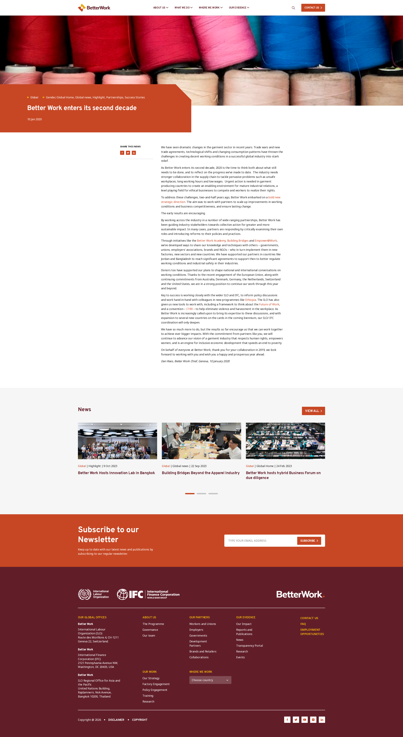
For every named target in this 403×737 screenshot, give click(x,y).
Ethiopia (250, 300)
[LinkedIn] (322, 720)
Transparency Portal (249, 645)
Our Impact (243, 624)
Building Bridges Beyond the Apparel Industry (201, 473)
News (239, 640)
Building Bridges (238, 240)
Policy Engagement (155, 690)
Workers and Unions (202, 624)
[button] (190, 493)
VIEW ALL (312, 411)
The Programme (153, 624)
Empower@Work (266, 240)
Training (147, 695)
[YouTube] (304, 720)
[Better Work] (300, 594)
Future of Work (269, 304)
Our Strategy (150, 678)
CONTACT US (311, 7)
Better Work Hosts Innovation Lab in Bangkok (116, 473)
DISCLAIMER (116, 720)
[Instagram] (313, 720)
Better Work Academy (211, 240)
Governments (198, 635)
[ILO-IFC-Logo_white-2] (93, 594)
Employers (196, 630)
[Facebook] (287, 720)
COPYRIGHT (140, 720)
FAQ (303, 624)
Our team (148, 635)
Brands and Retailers (202, 651)
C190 (189, 309)
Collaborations (199, 657)
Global (82, 466)
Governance (150, 630)
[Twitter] (296, 720)
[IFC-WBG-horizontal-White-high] (148, 594)
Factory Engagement (156, 684)
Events (240, 657)
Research (242, 651)
